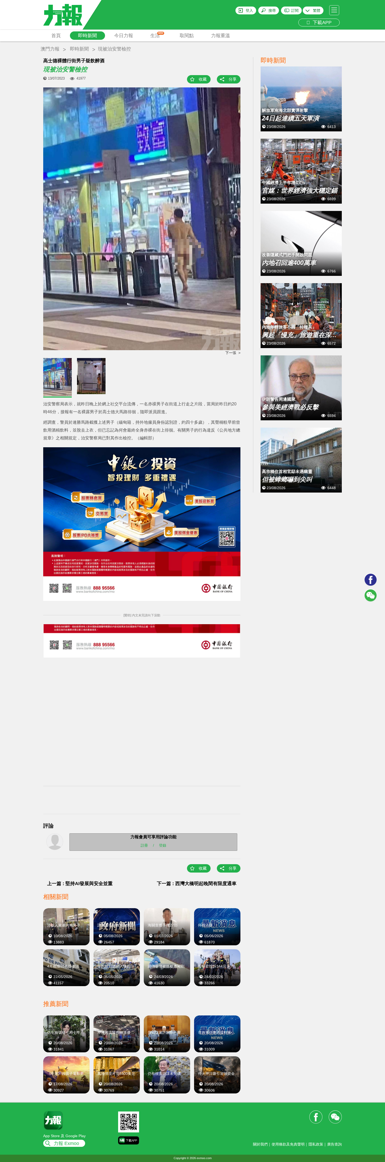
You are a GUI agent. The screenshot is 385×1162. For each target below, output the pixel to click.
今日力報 (123, 35)
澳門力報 (50, 49)
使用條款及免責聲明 (288, 1144)
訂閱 (295, 10)
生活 (156, 35)
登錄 (162, 845)
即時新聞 (87, 35)
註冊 (144, 845)
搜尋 (272, 10)
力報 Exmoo (66, 1143)
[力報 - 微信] (370, 595)
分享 (232, 79)
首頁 (56, 35)
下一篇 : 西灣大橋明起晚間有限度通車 (196, 883)
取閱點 (187, 35)
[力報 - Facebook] (370, 579)
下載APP (321, 22)
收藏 (203, 79)
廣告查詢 (334, 1144)
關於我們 (260, 1144)
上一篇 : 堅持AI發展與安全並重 (80, 883)
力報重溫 (220, 35)
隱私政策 (316, 1144)
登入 (249, 10)
